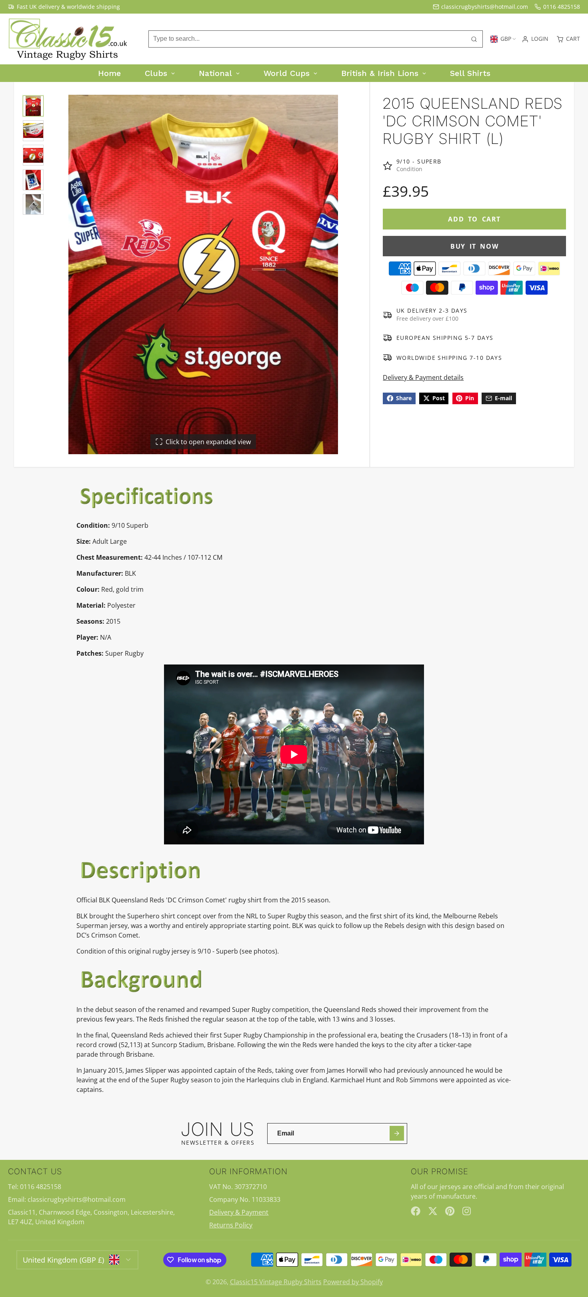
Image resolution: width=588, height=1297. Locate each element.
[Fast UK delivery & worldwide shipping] (64, 6)
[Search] (474, 39)
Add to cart (474, 219)
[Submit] (397, 1133)
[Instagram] (467, 1211)
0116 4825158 (561, 6)
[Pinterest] (450, 1211)
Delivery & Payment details (423, 377)
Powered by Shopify (353, 1281)
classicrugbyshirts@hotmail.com (484, 6)
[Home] (68, 39)
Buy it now (474, 246)
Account (535, 39)
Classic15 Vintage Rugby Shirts (276, 1281)
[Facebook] (415, 1211)
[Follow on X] (433, 1211)
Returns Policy (230, 1225)
